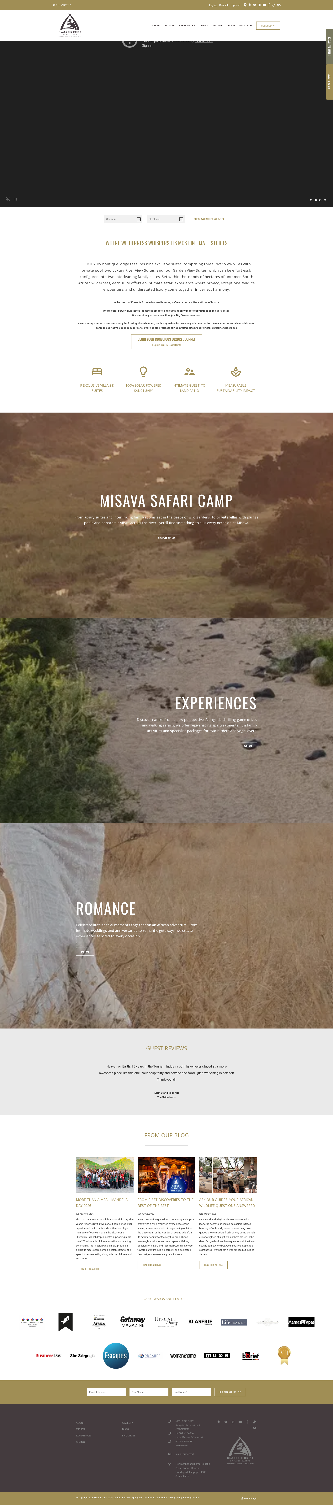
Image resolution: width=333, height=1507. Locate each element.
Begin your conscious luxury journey (167, 342)
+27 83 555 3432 (184, 1441)
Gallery (218, 25)
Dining (204, 25)
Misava (170, 25)
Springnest (137, 1497)
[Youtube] (264, 5)
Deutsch (224, 5)
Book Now (266, 25)
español (235, 5)
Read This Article (90, 1269)
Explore (248, 746)
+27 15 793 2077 (62, 5)
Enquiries (245, 25)
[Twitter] (254, 5)
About (156, 25)
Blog (231, 25)
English (213, 5)
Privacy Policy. (175, 1497)
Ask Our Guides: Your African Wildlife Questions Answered (227, 1202)
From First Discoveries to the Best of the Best (165, 1202)
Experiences (187, 25)
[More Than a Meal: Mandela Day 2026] (105, 1174)
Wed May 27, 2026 (207, 1214)
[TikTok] (273, 5)
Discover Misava (166, 538)
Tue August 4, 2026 (85, 1214)
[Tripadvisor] (278, 5)
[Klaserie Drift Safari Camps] (70, 25)
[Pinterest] (249, 5)
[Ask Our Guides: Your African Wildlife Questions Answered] (228, 1174)
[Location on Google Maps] (244, 4)
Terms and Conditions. (155, 1497)
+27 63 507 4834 (184, 1433)
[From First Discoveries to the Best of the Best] (166, 1174)
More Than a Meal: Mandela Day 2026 (102, 1202)
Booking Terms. (191, 1497)
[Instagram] (259, 5)
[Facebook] (269, 5)
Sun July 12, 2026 (146, 1214)
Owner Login (250, 1498)
